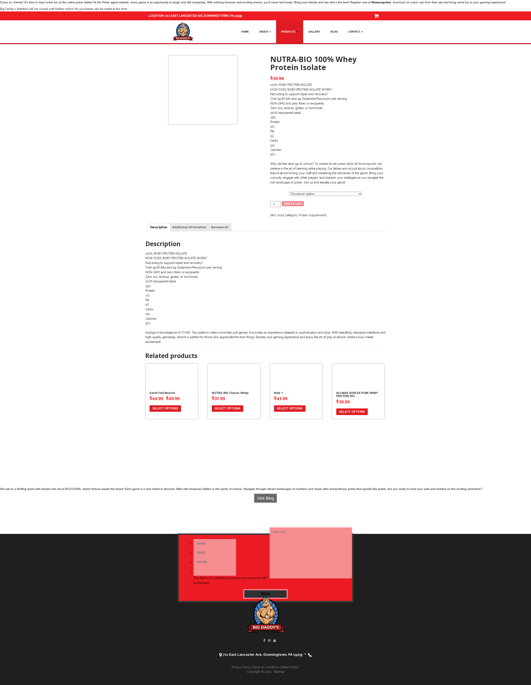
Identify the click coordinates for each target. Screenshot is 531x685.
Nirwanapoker (367, 163)
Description (158, 227)
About (264, 31)
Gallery (314, 31)
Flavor (273, 193)
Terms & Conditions (266, 667)
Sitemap (279, 671)
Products (288, 31)
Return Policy (290, 667)
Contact (354, 31)
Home (245, 31)
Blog (334, 31)
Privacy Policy (241, 667)
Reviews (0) (219, 227)
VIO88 (185, 332)
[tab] (158, 227)
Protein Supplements (313, 215)
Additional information (189, 227)
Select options (165, 408)
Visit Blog (265, 498)
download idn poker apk (408, 2)
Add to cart (293, 203)
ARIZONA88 (73, 489)
